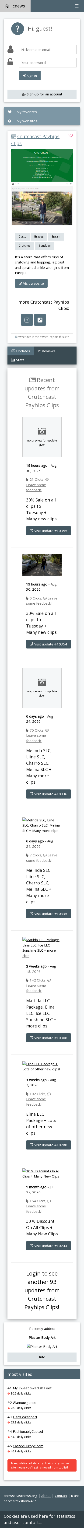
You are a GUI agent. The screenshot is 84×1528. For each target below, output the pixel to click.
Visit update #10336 (50, 794)
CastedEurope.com (28, 1446)
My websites (26, 121)
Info (42, 1357)
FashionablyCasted (28, 1431)
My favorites (26, 111)
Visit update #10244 (50, 1245)
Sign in (31, 75)
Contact (61, 1495)
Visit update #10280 (50, 1144)
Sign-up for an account (44, 94)
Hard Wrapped (25, 1417)
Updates (22, 351)
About (46, 1495)
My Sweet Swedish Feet (32, 1388)
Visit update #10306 (50, 1037)
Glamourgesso (24, 1402)
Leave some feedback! (36, 487)
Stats (19, 359)
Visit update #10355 (50, 530)
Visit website (33, 283)
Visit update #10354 (50, 644)
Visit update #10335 (50, 913)
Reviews (48, 351)
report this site (59, 337)
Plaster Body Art (42, 1337)
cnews (19, 6)
